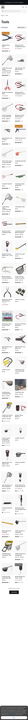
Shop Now (21, 2)
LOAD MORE (14, 592)
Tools (6, 15)
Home (2, 15)
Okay (14, 717)
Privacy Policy (11, 714)
